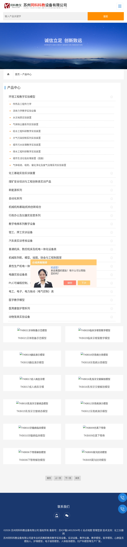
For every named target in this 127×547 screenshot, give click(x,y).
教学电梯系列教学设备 (22, 223)
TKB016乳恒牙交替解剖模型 (94, 386)
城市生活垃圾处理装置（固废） (29, 158)
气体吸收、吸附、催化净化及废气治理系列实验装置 (39, 165)
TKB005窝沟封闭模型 (94, 459)
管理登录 (97, 530)
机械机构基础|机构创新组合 (25, 207)
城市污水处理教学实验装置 (27, 144)
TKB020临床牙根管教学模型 (94, 338)
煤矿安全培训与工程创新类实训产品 (30, 181)
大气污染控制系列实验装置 (27, 138)
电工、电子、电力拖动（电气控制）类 (31, 291)
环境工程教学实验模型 (22, 96)
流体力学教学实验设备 (24, 110)
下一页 (68, 478)
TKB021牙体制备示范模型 (32, 338)
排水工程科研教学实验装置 (27, 151)
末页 (77, 478)
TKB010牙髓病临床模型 (32, 435)
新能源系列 (15, 190)
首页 (17, 74)
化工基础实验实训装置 (22, 173)
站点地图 (87, 530)
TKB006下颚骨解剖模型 (32, 459)
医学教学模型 (17, 300)
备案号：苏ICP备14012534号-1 (65, 530)
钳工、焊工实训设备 (21, 232)
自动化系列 (15, 198)
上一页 (58, 478)
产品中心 (27, 74)
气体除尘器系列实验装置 (25, 124)
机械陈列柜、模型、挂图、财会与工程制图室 (35, 257)
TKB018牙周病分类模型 (94, 362)
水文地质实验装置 (22, 117)
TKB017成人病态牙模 (32, 386)
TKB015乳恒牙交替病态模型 (32, 411)
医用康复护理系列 (19, 308)
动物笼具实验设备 (19, 316)
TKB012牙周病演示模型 (94, 411)
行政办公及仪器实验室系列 (25, 215)
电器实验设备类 (18, 274)
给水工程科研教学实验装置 (27, 131)
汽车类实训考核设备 (21, 240)
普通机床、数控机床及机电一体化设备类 (32, 249)
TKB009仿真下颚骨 (94, 435)
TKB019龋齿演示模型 (32, 362)
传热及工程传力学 (22, 104)
